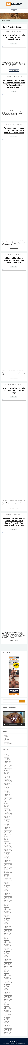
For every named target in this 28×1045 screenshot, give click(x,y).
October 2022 (7, 816)
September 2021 (8, 834)
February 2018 (7, 878)
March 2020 (7, 859)
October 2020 (7, 849)
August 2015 (7, 918)
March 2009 (7, 1024)
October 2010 (7, 997)
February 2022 (7, 827)
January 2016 (7, 911)
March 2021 (6, 842)
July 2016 (6, 903)
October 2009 (7, 1014)
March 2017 (7, 892)
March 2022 (7, 825)
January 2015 (7, 927)
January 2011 (7, 993)
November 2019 (8, 864)
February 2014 (7, 942)
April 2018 (6, 875)
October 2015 (7, 915)
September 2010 (8, 999)
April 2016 (6, 907)
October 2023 (7, 799)
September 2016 (8, 900)
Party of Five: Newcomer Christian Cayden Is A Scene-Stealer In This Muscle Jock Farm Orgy (14, 521)
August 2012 (7, 967)
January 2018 (7, 879)
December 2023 (8, 797)
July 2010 (6, 1002)
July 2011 (6, 985)
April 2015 (6, 923)
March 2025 (7, 776)
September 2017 (8, 883)
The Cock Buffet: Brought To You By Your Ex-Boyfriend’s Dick (14, 37)
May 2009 (6, 1021)
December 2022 (8, 813)
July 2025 (6, 770)
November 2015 (7, 914)
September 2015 (8, 916)
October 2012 (7, 964)
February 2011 (7, 992)
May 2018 (6, 874)
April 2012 (6, 973)
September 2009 (8, 1015)
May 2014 (6, 938)
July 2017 (6, 886)
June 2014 (6, 937)
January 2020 (7, 861)
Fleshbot (6, 736)
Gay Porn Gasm (7, 738)
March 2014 (7, 941)
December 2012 (8, 962)
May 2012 (6, 971)
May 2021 (6, 839)
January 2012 (7, 977)
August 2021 (7, 835)
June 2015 (6, 920)
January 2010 (7, 1010)
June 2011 (6, 986)
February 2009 (7, 1025)
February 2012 (7, 975)
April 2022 (6, 824)
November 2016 (8, 897)
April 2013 (6, 956)
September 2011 (8, 982)
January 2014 (7, 944)
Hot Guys (13, 43)
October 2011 (7, 981)
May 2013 (6, 955)
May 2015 (6, 922)
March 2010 (7, 1007)
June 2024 (6, 788)
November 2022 (8, 814)
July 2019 (6, 870)
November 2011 (7, 980)
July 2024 (6, 787)
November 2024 (8, 781)
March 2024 (7, 792)
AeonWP (23, 1043)
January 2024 (7, 795)
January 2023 (7, 812)
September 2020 (8, 850)
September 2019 (8, 867)
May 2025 (6, 773)
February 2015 (7, 926)
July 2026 (6, 754)
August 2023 (7, 802)
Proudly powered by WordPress (8, 1043)
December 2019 (8, 863)
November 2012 (8, 963)
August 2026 (7, 753)
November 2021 (8, 831)
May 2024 (6, 790)
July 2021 (6, 836)
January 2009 (7, 1026)
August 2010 (7, 1000)
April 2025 (6, 775)
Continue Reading (14, 71)
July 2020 (6, 853)
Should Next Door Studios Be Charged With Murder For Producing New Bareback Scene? (14, 84)
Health (14, 91)
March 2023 (7, 809)
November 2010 (8, 996)
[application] (14, 718)
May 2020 (6, 856)
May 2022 (6, 823)
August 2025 (7, 769)
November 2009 (8, 1013)
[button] (14, 718)
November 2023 (8, 798)
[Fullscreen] (23, 724)
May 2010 (6, 1004)
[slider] (13, 724)
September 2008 (8, 1032)
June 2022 (6, 821)
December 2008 (8, 1028)
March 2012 (6, 974)
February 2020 (7, 860)
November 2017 (8, 881)
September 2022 (8, 817)
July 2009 (6, 1018)
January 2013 (7, 960)
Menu (14, 10)
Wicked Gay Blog (8, 743)
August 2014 (7, 934)
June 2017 (6, 887)
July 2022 (6, 820)
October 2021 (7, 832)
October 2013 (7, 948)
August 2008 (7, 1033)
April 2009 (6, 1022)
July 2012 (6, 969)
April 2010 (6, 1006)
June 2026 (6, 755)
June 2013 (6, 953)
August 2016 (7, 901)
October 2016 (7, 898)
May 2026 (6, 757)
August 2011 (7, 984)
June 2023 (6, 805)
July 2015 (6, 919)
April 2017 (6, 890)
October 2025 (7, 766)
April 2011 (6, 989)
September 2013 (8, 949)
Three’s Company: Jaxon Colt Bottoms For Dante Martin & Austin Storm (14, 130)
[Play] (4, 724)
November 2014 (8, 930)
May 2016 (6, 905)
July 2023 (6, 803)
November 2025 (8, 765)
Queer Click (6, 739)
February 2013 (7, 959)
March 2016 (6, 908)
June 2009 (6, 1019)
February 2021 (7, 843)
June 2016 (6, 904)
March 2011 (6, 991)
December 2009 (8, 1011)
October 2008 (7, 1030)
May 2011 (6, 988)
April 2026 (6, 758)
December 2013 (8, 945)
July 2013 (6, 952)
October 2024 (7, 783)
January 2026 (7, 762)
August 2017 (7, 885)
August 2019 (7, 868)
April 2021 (6, 841)
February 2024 (7, 794)
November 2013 (8, 947)
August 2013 (7, 951)
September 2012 (8, 966)
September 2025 (8, 768)
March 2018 (7, 876)
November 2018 (8, 872)
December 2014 (8, 929)
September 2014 (8, 933)
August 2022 (7, 819)
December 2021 (8, 830)
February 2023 (7, 810)
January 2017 (7, 894)
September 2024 (8, 784)
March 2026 (7, 759)
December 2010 (8, 995)
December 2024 (8, 780)
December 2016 (8, 896)
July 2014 (6, 936)
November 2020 (8, 847)
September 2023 (8, 801)
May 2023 (6, 806)
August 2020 (7, 852)
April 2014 (6, 940)
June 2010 (6, 1003)
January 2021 (7, 845)
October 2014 (7, 931)
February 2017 (7, 893)
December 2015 (7, 912)
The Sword (6, 742)
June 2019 (6, 871)
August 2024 (7, 786)
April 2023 (6, 808)
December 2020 (8, 846)
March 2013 (6, 958)
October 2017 (7, 882)
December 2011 (7, 978)
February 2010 (7, 1008)
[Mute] (21, 724)
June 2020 (6, 854)
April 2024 (6, 791)
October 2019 (7, 865)
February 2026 (7, 761)
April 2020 (6, 857)
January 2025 (7, 779)
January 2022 (7, 828)
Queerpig (6, 740)
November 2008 (8, 1029)
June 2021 (6, 838)
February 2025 (7, 777)
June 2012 (6, 970)
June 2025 (6, 772)
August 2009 (7, 1017)
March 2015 (6, 925)
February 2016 (7, 909)
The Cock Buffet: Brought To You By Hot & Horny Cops (14, 390)
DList (5, 735)
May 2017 (6, 889)
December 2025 (8, 764)
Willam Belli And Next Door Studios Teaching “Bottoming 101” (14, 260)
